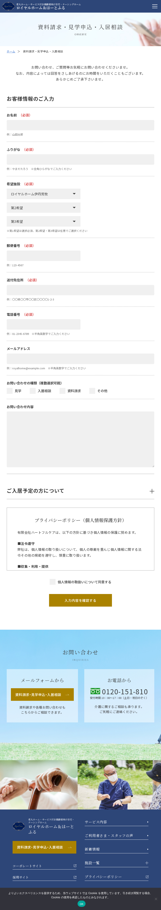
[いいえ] (156, 899)
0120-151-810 (125, 691)
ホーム (11, 51)
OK (82, 904)
